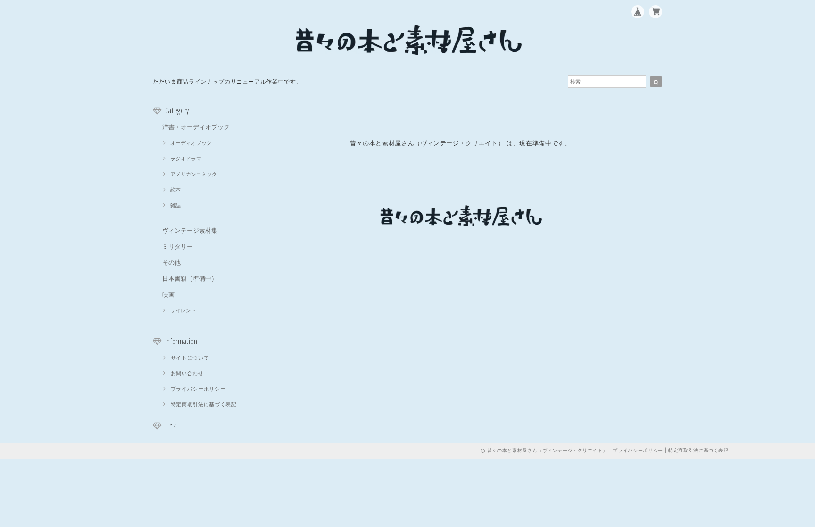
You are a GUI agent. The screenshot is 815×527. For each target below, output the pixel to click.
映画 (168, 294)
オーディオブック (191, 143)
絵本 (175, 189)
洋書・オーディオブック (196, 127)
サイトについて (190, 357)
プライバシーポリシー (198, 388)
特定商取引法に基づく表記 (204, 404)
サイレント (183, 310)
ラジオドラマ (185, 158)
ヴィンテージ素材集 (189, 230)
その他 (171, 262)
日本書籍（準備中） (189, 278)
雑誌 (175, 205)
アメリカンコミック (193, 174)
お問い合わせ (187, 373)
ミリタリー (177, 246)
